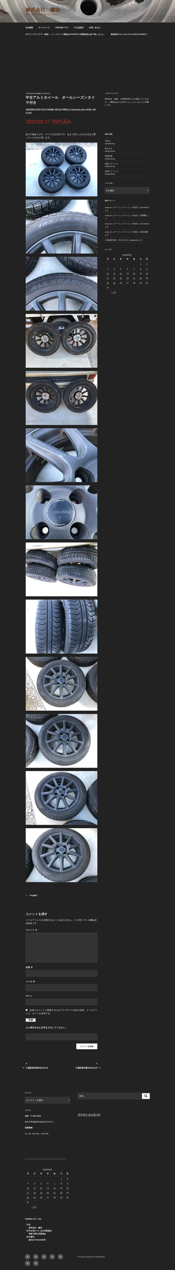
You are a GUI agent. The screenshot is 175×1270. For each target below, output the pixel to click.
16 (147, 273)
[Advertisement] (87, 60)
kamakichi (46, 93)
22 (141, 278)
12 (121, 273)
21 (134, 278)
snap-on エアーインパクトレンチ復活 (121, 207)
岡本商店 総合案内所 (89, 1114)
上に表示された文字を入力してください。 (46, 1027)
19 (121, 278)
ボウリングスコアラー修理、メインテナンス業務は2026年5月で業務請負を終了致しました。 (65, 34)
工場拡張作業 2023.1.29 (116, 240)
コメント (31, 930)
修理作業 (109, 156)
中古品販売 (79, 27)
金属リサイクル (111, 171)
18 (114, 278)
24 (108, 283)
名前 (29, 967)
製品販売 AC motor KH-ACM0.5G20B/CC (129, 34)
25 (114, 283)
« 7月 (113, 292)
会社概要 (29, 27)
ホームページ (44, 27)
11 (114, 273)
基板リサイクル (111, 164)
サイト (29, 996)
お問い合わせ (94, 27)
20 (127, 278)
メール (30, 981)
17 (108, 278)
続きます (109, 148)
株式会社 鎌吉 (43, 9)
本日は (108, 141)
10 (108, 273)
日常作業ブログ (62, 27)
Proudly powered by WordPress (91, 1257)
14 (134, 273)
